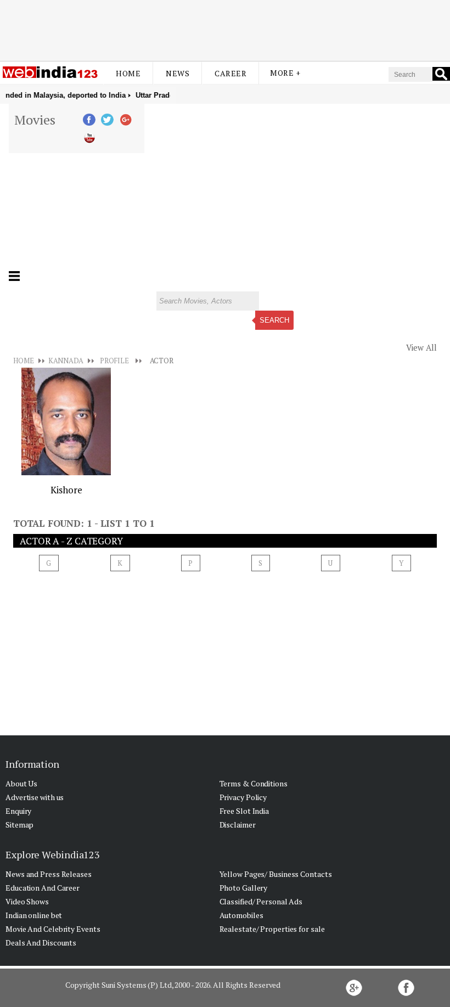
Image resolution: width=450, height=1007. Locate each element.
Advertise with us (34, 797)
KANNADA (65, 360)
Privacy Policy (243, 797)
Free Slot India (244, 811)
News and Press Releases (48, 874)
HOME (23, 360)
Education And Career (42, 887)
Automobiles (241, 915)
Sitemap (19, 824)
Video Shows (27, 901)
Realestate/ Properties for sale (272, 929)
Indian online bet (33, 915)
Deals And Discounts (40, 942)
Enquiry (18, 811)
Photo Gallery (244, 887)
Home (128, 73)
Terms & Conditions (254, 783)
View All (421, 347)
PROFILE (114, 360)
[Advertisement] (225, 29)
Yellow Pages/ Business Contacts (276, 874)
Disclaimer (238, 824)
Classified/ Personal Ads (261, 901)
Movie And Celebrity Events (52, 929)
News (177, 73)
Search (274, 320)
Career (230, 73)
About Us (21, 783)
